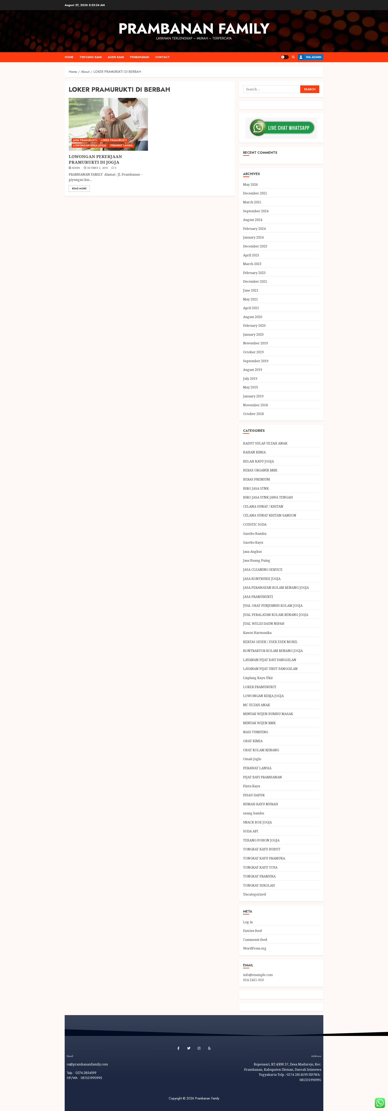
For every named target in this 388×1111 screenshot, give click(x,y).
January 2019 (253, 396)
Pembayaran (139, 57)
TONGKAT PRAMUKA (259, 876)
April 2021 (251, 308)
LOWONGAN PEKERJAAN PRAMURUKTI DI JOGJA (95, 159)
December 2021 (255, 281)
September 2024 (255, 211)
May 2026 (250, 184)
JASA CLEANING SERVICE (263, 569)
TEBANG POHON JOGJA (261, 840)
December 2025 (255, 193)
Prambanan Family (194, 28)
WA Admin (313, 57)
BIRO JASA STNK (256, 488)
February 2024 (254, 228)
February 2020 (254, 325)
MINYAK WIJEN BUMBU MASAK (268, 714)
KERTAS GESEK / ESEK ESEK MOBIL (270, 642)
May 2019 (250, 387)
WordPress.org (254, 948)
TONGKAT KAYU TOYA (260, 867)
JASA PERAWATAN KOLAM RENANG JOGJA (276, 587)
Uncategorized (254, 894)
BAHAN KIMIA (254, 452)
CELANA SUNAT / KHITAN (263, 506)
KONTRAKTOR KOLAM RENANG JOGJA (273, 650)
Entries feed (252, 930)
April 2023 (251, 255)
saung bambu (253, 813)
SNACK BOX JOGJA (257, 822)
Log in (248, 922)
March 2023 (252, 264)
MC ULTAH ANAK (256, 705)
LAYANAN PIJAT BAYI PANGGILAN (269, 660)
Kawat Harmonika (257, 632)
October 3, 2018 (97, 168)
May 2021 (250, 299)
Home (69, 57)
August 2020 (252, 317)
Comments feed (255, 939)
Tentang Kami (90, 57)
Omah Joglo (252, 759)
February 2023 (254, 273)
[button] (293, 57)
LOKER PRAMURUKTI (114, 140)
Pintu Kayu (251, 786)
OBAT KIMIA (253, 741)
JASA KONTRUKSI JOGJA (261, 578)
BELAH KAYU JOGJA (258, 461)
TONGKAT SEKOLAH (259, 885)
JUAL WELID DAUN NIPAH (263, 623)
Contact (162, 57)
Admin (76, 168)
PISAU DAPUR (254, 795)
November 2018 (255, 405)
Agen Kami (116, 57)
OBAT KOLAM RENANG (261, 750)
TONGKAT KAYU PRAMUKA (264, 858)
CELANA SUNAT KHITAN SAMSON (269, 515)
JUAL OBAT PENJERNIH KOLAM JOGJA (273, 605)
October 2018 (253, 414)
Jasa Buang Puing (256, 560)
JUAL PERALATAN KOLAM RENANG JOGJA (275, 614)
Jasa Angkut (252, 551)
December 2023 (255, 246)
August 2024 (252, 220)
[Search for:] (271, 89)
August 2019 (252, 369)
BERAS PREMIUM (256, 479)
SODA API (250, 831)
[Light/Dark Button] (285, 57)
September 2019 (255, 361)
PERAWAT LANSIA (121, 145)
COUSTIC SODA (255, 524)
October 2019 (253, 352)
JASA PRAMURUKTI (85, 140)
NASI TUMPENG (255, 732)
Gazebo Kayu (253, 542)
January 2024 (253, 237)
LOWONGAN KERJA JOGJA (89, 145)
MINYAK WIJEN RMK (259, 723)
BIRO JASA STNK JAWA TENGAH (268, 497)
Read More (79, 188)
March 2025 (252, 202)
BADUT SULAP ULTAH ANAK (265, 443)
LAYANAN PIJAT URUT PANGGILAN (270, 668)
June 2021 (250, 290)
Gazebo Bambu (254, 533)
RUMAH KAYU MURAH (260, 804)
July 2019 (250, 378)
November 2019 (255, 343)
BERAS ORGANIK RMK (260, 470)
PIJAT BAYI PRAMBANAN (262, 777)
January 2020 (253, 334)
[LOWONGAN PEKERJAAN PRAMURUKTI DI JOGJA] (108, 124)
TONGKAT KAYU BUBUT (261, 849)
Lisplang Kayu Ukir (258, 678)
